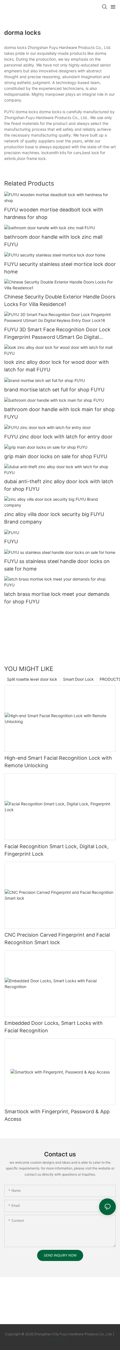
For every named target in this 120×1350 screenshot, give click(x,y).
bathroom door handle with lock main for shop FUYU (59, 413)
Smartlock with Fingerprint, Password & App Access (57, 1115)
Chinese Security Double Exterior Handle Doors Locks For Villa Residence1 (59, 300)
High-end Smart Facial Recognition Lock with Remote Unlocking (58, 761)
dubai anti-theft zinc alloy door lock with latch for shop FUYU (58, 485)
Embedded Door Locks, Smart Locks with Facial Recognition (53, 1026)
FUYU (11, 541)
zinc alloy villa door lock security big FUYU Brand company (54, 518)
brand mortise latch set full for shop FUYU (54, 390)
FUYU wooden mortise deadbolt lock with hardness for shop (53, 213)
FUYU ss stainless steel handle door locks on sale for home (57, 565)
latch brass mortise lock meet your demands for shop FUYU (56, 597)
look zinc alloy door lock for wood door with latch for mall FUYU (56, 365)
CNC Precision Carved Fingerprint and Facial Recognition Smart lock (57, 938)
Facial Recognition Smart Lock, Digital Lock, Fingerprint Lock (56, 850)
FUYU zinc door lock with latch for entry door (58, 437)
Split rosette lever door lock (32, 679)
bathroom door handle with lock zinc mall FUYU (53, 240)
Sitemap (60, 1340)
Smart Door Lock (78, 679)
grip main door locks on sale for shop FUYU (55, 456)
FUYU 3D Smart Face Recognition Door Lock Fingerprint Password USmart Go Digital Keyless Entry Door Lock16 (57, 334)
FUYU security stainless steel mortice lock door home (60, 268)
